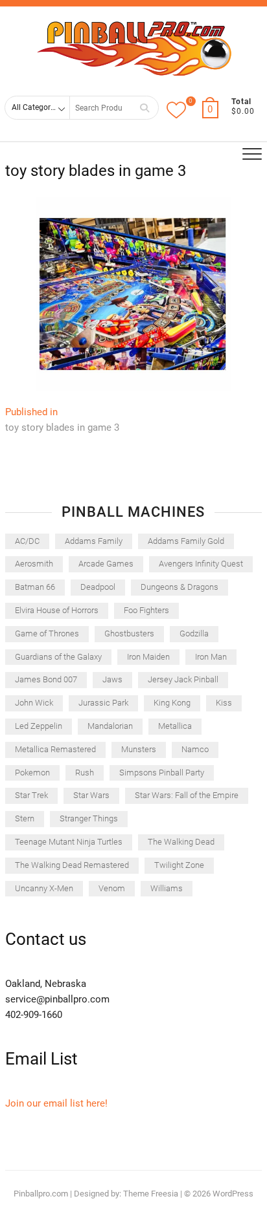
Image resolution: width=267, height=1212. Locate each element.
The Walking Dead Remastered (72, 865)
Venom (112, 888)
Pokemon (32, 772)
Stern (24, 818)
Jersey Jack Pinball (183, 679)
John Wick (34, 703)
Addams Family (93, 541)
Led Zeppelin (38, 726)
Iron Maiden (148, 657)
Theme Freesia (150, 1193)
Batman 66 (35, 587)
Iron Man (211, 657)
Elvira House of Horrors (57, 610)
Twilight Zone (179, 865)
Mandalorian (110, 726)
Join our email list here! (56, 1103)
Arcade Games (106, 563)
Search (144, 107)
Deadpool (97, 587)
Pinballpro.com (41, 1193)
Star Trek (31, 795)
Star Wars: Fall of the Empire (186, 795)
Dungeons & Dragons (179, 587)
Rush (84, 772)
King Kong (172, 703)
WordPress (233, 1193)
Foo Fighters (146, 610)
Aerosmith (34, 563)
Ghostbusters (129, 633)
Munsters (138, 749)
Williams (166, 888)
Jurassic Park (103, 703)
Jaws (112, 679)
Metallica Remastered (55, 749)
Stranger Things (89, 818)
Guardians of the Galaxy (58, 657)
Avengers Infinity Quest (201, 563)
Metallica (175, 726)
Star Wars (91, 795)
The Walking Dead (181, 842)
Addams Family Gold (186, 541)
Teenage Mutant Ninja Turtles (68, 842)
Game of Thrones (47, 633)
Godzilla (194, 633)
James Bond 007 (46, 679)
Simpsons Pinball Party (161, 772)
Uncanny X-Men (44, 888)
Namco (195, 749)
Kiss (224, 703)
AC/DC (27, 541)
